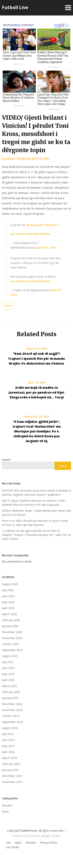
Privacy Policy (48, 842)
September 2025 (12, 650)
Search (6, 459)
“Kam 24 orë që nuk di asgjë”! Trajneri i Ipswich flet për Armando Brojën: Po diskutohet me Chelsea (36, 358)
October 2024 (10, 716)
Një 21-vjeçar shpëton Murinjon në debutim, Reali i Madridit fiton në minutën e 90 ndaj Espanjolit (34, 502)
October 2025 (10, 644)
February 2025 (11, 692)
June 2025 (8, 668)
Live (8, 842)
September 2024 (12, 722)
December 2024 (12, 704)
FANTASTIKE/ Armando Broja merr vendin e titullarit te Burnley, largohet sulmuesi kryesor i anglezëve (36, 492)
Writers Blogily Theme (45, 836)
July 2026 (7, 590)
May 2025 (8, 674)
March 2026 (9, 614)
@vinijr (31, 225)
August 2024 (10, 728)
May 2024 (8, 746)
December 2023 (12, 776)
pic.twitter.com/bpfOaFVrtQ (30, 281)
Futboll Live (15, 7)
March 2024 (9, 758)
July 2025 (7, 662)
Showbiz (7, 805)
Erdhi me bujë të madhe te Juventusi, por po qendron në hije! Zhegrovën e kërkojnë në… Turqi (36, 392)
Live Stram (12, 847)
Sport (8, 305)
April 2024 (8, 752)
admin (10, 158)
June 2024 (8, 740)
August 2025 (10, 656)
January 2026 (10, 626)
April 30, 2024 (46, 247)
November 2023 (12, 782)
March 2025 (9, 686)
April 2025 (8, 680)
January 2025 (10, 698)
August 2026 (10, 584)
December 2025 (12, 632)
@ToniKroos (48, 225)
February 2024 (11, 764)
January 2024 (10, 770)
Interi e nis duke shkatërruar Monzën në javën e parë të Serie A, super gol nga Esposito (35, 523)
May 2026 (8, 602)
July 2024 (7, 734)
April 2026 (8, 608)
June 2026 (8, 596)
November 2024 (12, 710)
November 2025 (12, 638)
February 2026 (11, 620)
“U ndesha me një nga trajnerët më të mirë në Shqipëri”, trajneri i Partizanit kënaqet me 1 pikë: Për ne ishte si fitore (36, 535)
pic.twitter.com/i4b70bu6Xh (30, 234)
